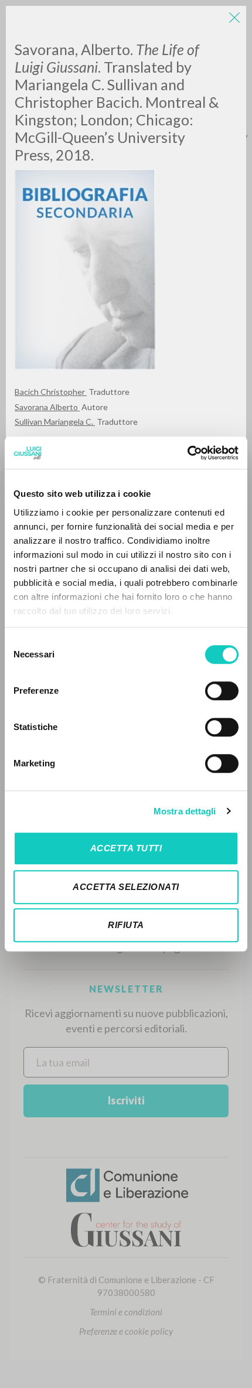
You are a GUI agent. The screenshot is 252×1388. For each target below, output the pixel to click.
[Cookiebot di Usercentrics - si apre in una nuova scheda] (187, 453)
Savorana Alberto (47, 407)
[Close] (234, 17)
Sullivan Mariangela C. (55, 422)
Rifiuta (126, 925)
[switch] (222, 690)
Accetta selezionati (126, 887)
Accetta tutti (126, 848)
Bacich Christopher (51, 392)
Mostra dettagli (185, 811)
